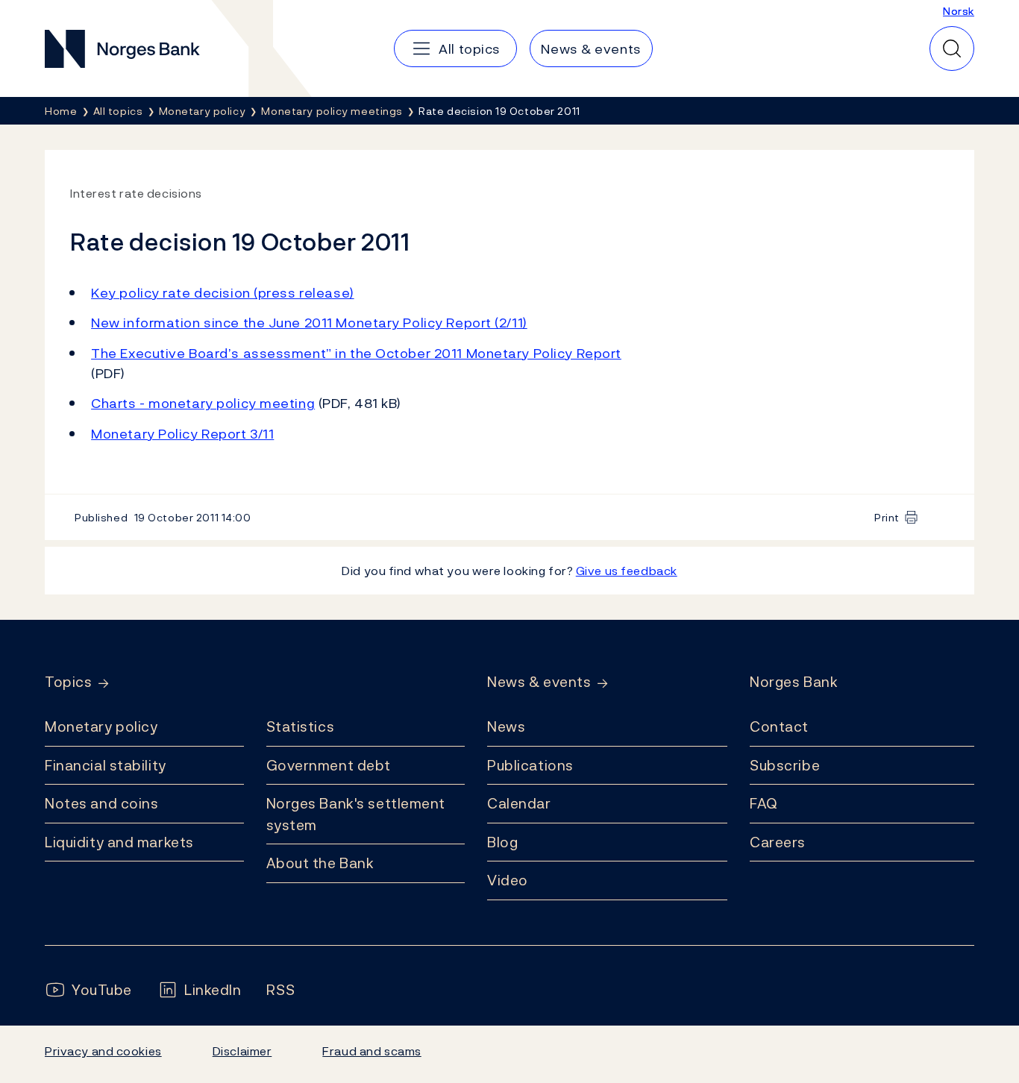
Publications (530, 765)
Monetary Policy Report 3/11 (182, 434)
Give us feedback (626, 570)
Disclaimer (242, 1051)
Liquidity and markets (119, 842)
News (506, 726)
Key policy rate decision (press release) (222, 293)
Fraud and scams (371, 1051)
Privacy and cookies (103, 1051)
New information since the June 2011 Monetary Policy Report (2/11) (309, 323)
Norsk (958, 11)
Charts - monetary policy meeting (203, 403)
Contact (779, 726)
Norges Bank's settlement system (356, 814)
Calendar (519, 803)
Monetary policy (101, 726)
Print (887, 517)
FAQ (764, 803)
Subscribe (785, 765)
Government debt (328, 765)
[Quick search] (951, 48)
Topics (68, 682)
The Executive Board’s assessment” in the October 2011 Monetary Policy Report (356, 353)
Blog (502, 842)
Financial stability (105, 765)
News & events (539, 682)
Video (507, 880)
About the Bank (320, 863)
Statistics (300, 726)
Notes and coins (101, 803)
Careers (778, 842)
